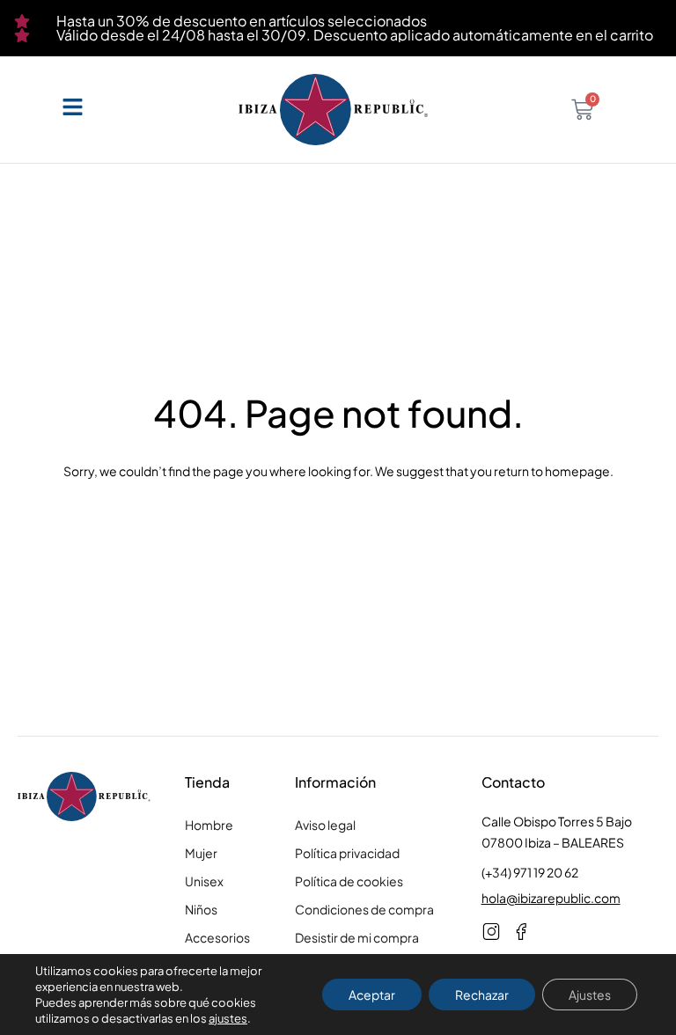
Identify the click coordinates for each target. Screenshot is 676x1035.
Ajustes (590, 994)
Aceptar (372, 994)
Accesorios (217, 937)
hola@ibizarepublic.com (551, 898)
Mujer (201, 853)
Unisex (204, 881)
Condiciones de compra (364, 909)
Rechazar (482, 994)
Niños (201, 909)
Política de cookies (349, 881)
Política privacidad (347, 853)
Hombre (209, 825)
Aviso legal (325, 825)
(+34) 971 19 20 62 (529, 872)
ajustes (228, 1018)
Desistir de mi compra (357, 937)
